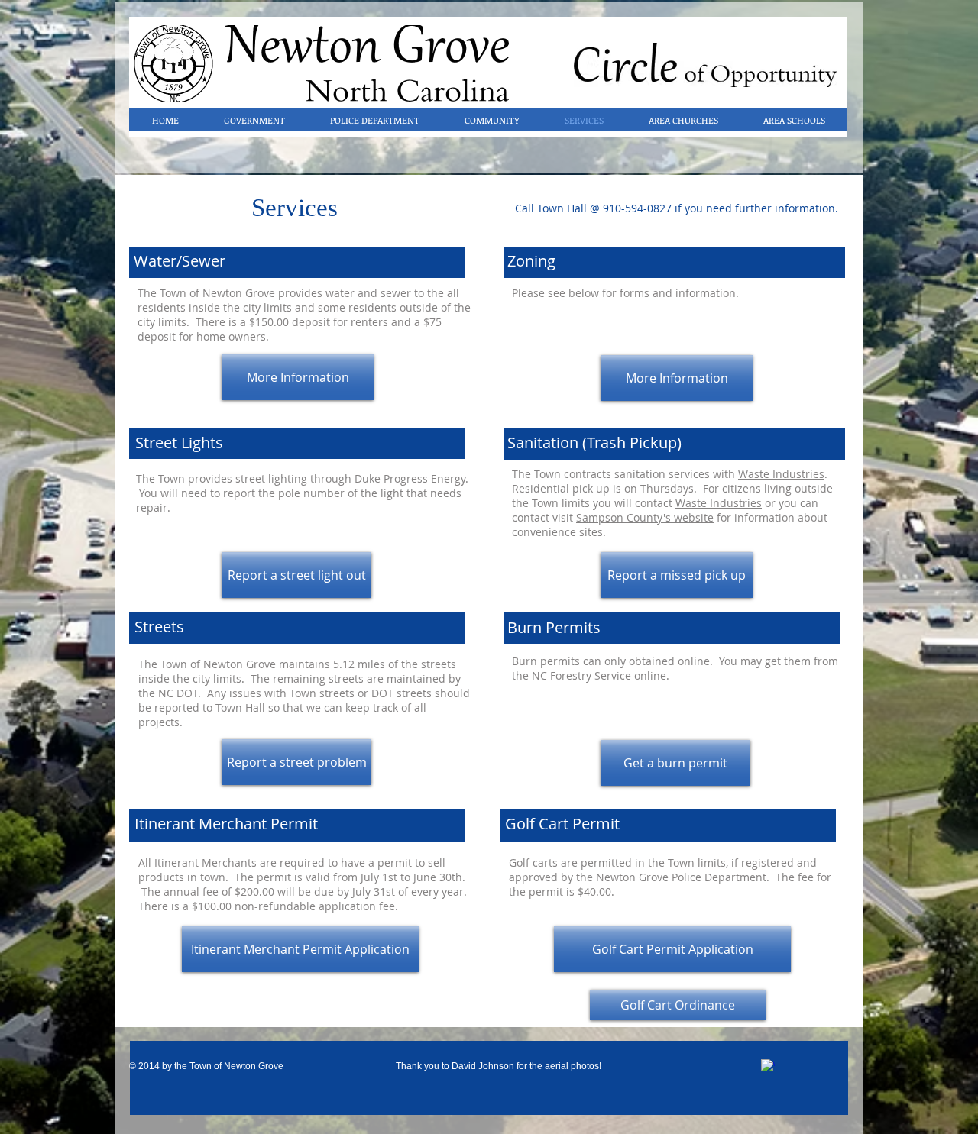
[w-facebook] (768, 1066)
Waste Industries (781, 474)
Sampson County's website (645, 517)
